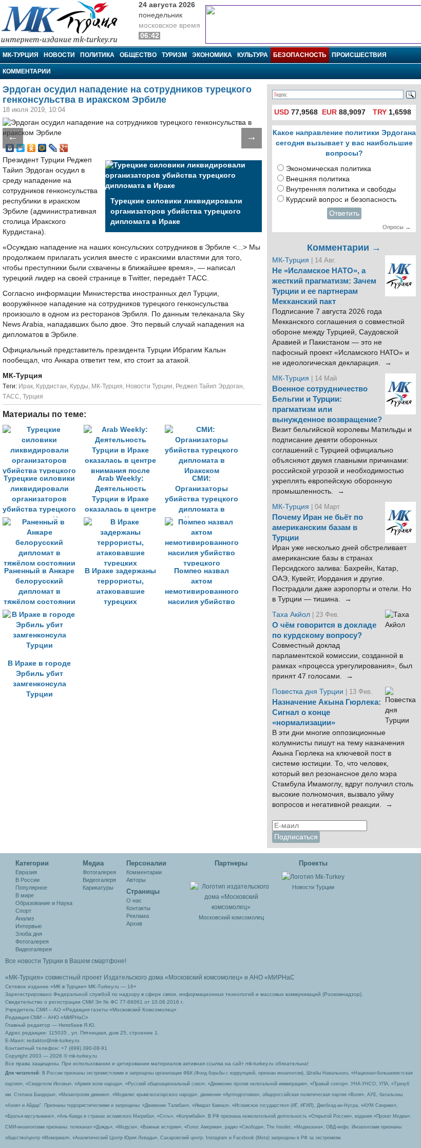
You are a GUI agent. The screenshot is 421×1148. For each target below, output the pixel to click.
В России (27, 880)
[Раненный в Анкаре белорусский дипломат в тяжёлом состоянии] (43, 522)
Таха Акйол (291, 614)
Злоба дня (28, 934)
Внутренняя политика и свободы (341, 189)
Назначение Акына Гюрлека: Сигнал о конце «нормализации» (326, 712)
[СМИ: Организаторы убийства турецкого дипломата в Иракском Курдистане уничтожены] (204, 430)
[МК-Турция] (64, 22)
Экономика (212, 55)
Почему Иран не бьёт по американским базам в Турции (317, 527)
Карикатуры (98, 887)
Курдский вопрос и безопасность (341, 199)
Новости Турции (149, 386)
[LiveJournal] (53, 148)
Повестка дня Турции (309, 691)
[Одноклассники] (31, 148)
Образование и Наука (43, 903)
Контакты (138, 908)
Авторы (136, 880)
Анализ (24, 918)
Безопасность (300, 55)
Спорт (23, 911)
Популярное (31, 887)
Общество (138, 55)
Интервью (28, 926)
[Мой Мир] (42, 148)
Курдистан (51, 386)
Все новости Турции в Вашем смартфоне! (65, 961)
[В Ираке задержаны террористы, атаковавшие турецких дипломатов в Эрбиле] (124, 522)
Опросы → (396, 227)
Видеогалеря (99, 880)
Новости (59, 55)
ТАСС (11, 396)
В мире (24, 895)
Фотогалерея (32, 941)
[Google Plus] (64, 148)
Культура (252, 55)
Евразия (26, 872)
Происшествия (359, 55)
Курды (79, 386)
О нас (134, 900)
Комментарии (27, 71)
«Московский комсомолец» (204, 977)
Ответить (344, 213)
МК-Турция (21, 55)
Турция (33, 396)
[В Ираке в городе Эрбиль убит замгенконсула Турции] (42, 614)
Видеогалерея (33, 949)
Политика (97, 55)
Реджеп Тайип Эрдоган (209, 386)
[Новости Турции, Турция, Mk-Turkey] (313, 876)
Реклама (137, 916)
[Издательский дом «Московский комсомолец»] (231, 891)
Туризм (174, 55)
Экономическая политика (328, 169)
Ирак (25, 386)
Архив (134, 923)
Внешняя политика (318, 179)
